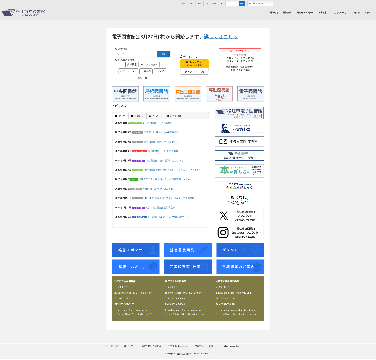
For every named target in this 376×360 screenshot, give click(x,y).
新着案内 (146, 71)
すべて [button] (122, 116)
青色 (183, 3)
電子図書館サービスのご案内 (163, 151)
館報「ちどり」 (130, 346)
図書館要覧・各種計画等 (152, 346)
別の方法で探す (126, 60)
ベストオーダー (128, 71)
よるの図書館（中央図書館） (157, 123)
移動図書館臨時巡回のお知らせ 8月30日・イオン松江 (173, 170)
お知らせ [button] (139, 116)
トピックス (113, 346)
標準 (214, 3)
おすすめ (159, 71)
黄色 (191, 3)
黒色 (199, 3)
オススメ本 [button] (176, 116)
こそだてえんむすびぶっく (178, 346)
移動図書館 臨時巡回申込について (164, 160)
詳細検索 (132, 64)
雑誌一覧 (142, 78)
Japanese (257, 3)
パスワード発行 (196, 72)
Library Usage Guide (232, 346)
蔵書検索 (122, 49)
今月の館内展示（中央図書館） (158, 188)
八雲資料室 (198, 346)
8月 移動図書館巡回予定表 (160, 207)
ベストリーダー (149, 64)
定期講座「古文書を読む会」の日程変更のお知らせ (166, 179)
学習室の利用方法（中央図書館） (161, 132)
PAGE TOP (365, 346)
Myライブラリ (190, 56)
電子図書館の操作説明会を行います (162, 141)
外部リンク (213, 346)
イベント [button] (156, 116)
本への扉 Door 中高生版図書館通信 (168, 217)
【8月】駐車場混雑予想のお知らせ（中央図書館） (170, 198)
